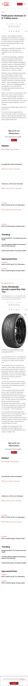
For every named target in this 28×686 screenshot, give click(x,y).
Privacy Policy (22, 679)
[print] (25, 31)
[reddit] (16, 31)
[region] (14, 681)
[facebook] (9, 31)
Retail (3, 12)
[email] (18, 31)
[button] (3, 4)
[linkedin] (11, 31)
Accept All (14, 683)
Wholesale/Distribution (7, 283)
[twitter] (14, 31)
